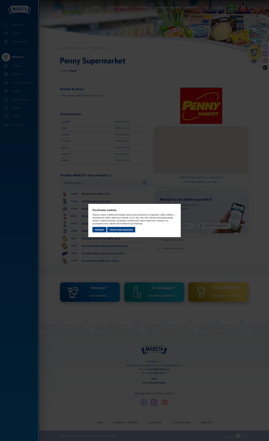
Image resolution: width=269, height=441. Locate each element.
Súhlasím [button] (99, 229)
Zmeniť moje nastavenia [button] (121, 229)
